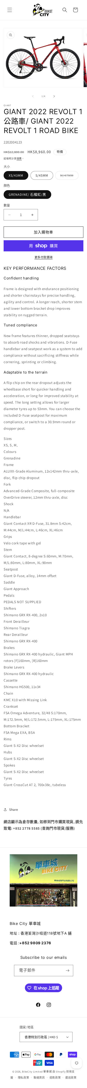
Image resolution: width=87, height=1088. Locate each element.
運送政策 (71, 1077)
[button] (9, 10)
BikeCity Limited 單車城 (37, 1071)
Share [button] (13, 809)
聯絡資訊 (39, 1077)
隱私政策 (23, 1077)
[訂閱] (67, 970)
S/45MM (42, 175)
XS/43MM (16, 175)
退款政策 (55, 1077)
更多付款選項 (44, 257)
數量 (7, 205)
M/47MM (68, 176)
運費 (19, 158)
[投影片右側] (54, 96)
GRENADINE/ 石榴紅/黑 (27, 194)
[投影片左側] (33, 96)
